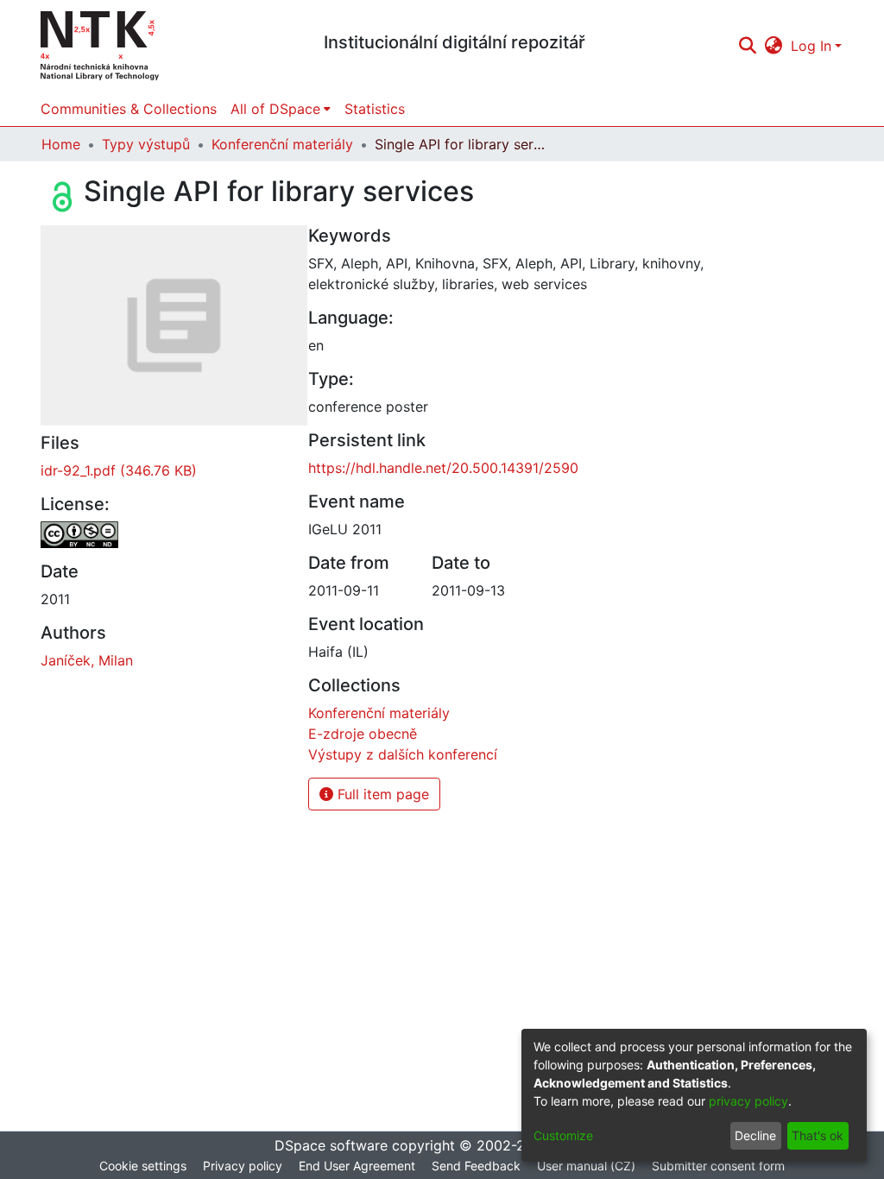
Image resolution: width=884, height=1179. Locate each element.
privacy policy (748, 1101)
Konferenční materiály (282, 144)
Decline (755, 1135)
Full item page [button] (381, 794)
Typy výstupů (146, 144)
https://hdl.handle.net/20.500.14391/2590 (443, 467)
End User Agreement (357, 1165)
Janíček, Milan (87, 660)
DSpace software (331, 1145)
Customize (563, 1135)
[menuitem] (774, 45)
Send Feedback (476, 1165)
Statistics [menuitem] (374, 108)
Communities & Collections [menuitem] (129, 108)
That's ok (817, 1135)
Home (60, 144)
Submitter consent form (718, 1165)
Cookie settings (142, 1165)
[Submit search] (747, 45)
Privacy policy (242, 1165)
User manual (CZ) (586, 1165)
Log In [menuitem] (811, 45)
